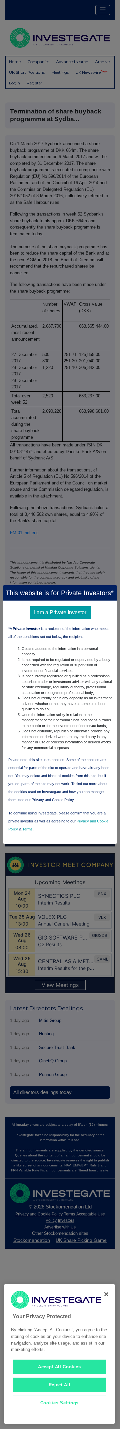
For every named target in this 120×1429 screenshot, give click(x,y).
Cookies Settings (59, 1402)
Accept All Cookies (59, 1366)
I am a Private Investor (60, 612)
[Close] (106, 1294)
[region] (59, 1354)
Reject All (60, 1384)
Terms (27, 829)
